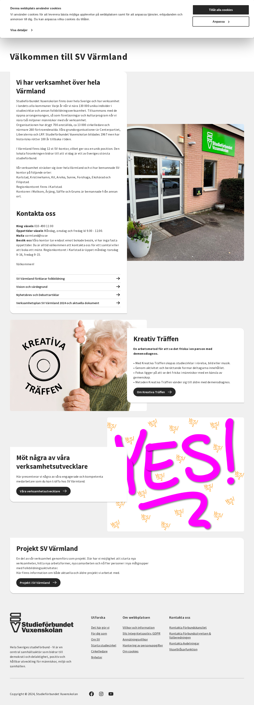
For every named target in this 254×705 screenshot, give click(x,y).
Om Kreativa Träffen (151, 392)
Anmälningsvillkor (135, 639)
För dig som (99, 633)
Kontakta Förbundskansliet (188, 627)
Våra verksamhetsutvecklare (40, 491)
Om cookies (131, 651)
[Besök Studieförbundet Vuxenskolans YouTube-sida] (111, 695)
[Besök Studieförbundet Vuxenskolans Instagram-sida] (101, 695)
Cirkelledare (99, 651)
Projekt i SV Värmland (35, 583)
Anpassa (219, 21)
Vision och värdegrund (31, 287)
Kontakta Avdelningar (184, 643)
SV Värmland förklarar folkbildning (40, 278)
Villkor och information (139, 627)
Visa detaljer (19, 30)
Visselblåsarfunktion (183, 649)
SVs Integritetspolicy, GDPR (141, 633)
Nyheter (96, 657)
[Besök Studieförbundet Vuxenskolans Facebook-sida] (91, 695)
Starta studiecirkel (103, 645)
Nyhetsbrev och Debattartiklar (37, 295)
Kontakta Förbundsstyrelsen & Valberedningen (190, 635)
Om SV (95, 639)
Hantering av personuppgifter (143, 645)
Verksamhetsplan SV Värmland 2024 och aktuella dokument (57, 303)
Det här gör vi (100, 627)
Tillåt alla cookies (221, 10)
